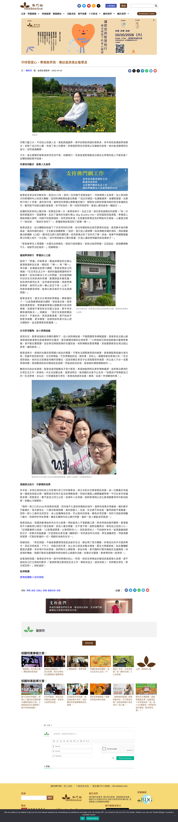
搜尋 (50, 798)
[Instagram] (94, 6)
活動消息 (71, 13)
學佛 (28, 590)
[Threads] (98, 6)
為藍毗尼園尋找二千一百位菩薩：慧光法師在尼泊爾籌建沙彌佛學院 (53, 672)
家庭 (33, 590)
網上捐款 (68, 785)
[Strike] (64, 741)
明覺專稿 (32, 13)
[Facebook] (79, 6)
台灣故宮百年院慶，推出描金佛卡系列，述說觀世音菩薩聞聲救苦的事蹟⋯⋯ (76, 700)
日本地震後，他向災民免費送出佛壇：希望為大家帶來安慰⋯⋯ (53, 699)
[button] (129, 70)
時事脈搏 (46, 13)
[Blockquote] (74, 741)
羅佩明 (29, 70)
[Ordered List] (67, 741)
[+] (87, 741)
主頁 (23, 13)
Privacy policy (92, 818)
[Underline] (60, 741)
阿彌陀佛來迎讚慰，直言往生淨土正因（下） (99, 670)
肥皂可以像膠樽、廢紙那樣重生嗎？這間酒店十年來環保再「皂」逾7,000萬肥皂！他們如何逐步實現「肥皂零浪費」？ (146, 703)
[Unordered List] (71, 741)
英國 (58, 590)
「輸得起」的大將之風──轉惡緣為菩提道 (31, 670)
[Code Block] (77, 741)
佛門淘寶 (82, 13)
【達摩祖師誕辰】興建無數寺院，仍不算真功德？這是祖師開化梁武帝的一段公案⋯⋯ (122, 700)
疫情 (45, 590)
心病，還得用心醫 (143, 669)
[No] (175, 815)
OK (82, 818)
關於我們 (121, 13)
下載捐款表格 (82, 785)
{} (84, 741)
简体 (123, 5)
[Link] (81, 741)
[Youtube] (89, 6)
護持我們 (107, 13)
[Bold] (54, 741)
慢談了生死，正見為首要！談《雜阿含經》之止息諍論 (122, 672)
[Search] (156, 5)
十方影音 (93, 13)
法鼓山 (39, 590)
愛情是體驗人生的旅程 (32, 577)
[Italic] (57, 741)
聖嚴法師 (52, 590)
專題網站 (57, 13)
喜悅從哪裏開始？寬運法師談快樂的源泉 (99, 698)
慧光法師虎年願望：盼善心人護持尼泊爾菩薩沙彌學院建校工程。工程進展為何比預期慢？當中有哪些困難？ (31, 702)
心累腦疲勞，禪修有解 (76, 669)
